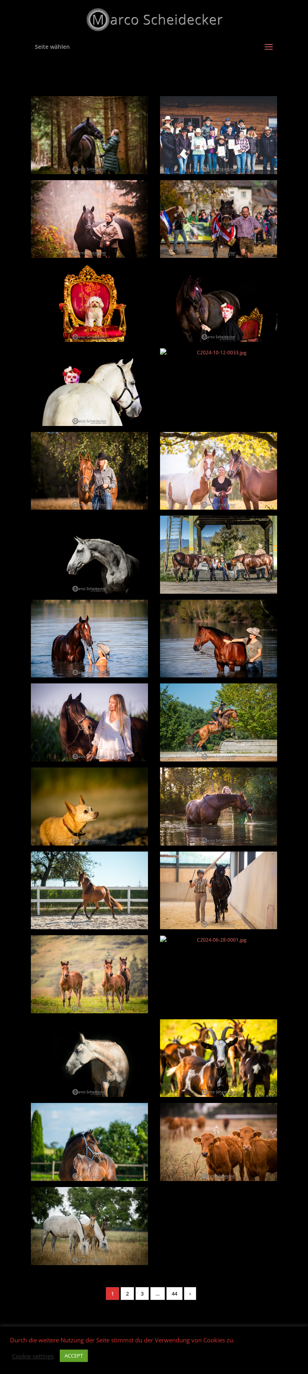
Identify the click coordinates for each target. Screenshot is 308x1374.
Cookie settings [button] (33, 1356)
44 (174, 1293)
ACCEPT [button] (74, 1355)
